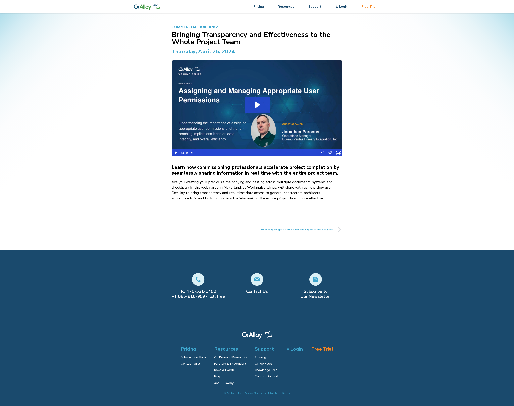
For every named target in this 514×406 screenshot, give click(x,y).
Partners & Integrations (230, 364)
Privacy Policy (274, 393)
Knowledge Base (266, 370)
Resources (286, 6)
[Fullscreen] (338, 152)
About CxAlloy (224, 383)
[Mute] (322, 152)
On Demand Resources (230, 357)
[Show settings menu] (330, 152)
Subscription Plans (193, 357)
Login (343, 6)
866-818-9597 (193, 296)
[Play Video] (176, 152)
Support (314, 6)
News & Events (224, 370)
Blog (217, 376)
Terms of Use (260, 393)
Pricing (258, 6)
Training (260, 357)
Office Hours (263, 364)
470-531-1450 (201, 291)
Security (286, 393)
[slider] (254, 152)
